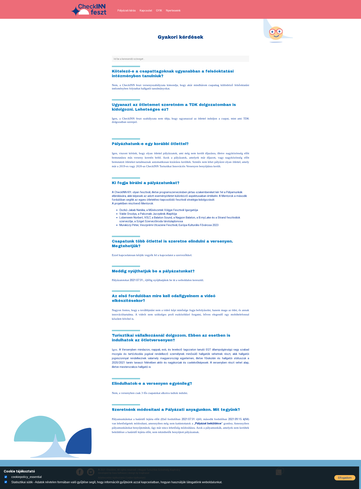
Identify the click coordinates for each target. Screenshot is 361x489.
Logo (88, 10)
